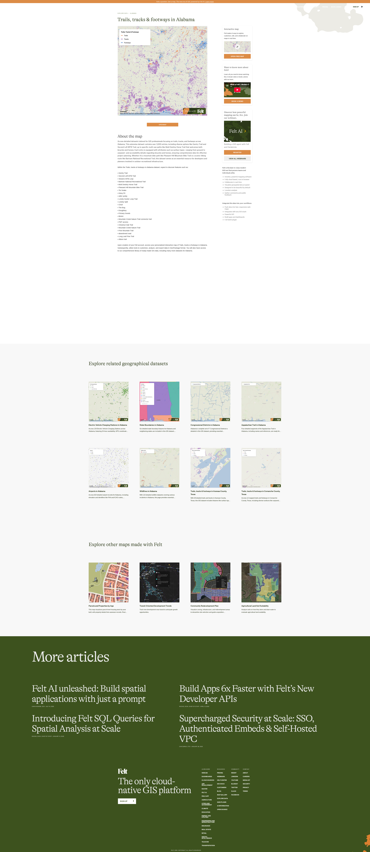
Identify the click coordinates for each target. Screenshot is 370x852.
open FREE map (237, 56)
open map (162, 124)
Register (237, 152)
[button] (288, 7)
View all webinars (237, 158)
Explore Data (123, 13)
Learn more (209, 2)
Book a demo (237, 101)
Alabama (133, 13)
